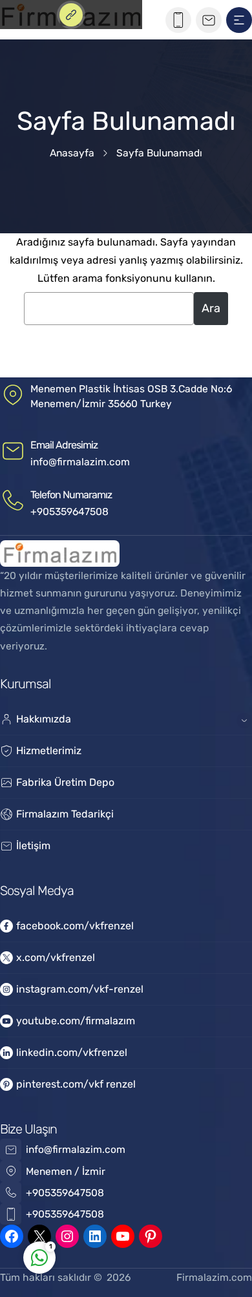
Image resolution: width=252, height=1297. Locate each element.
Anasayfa (72, 153)
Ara (211, 308)
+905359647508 (69, 511)
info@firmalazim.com (80, 462)
